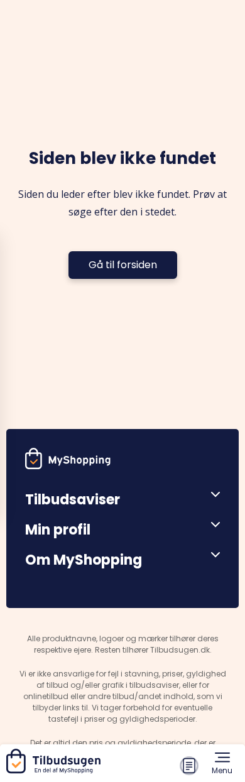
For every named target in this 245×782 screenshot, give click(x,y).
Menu (222, 770)
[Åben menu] (211, 495)
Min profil (57, 530)
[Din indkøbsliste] (189, 765)
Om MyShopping (83, 560)
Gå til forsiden (123, 265)
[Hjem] (56, 770)
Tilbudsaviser (72, 499)
